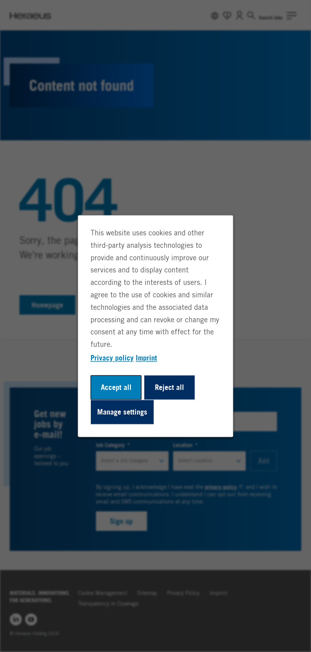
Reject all (169, 387)
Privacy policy (112, 357)
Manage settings (122, 412)
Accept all (116, 387)
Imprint (146, 357)
